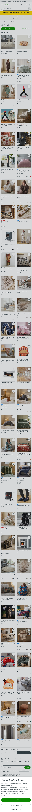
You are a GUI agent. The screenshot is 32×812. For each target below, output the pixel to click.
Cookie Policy (19, 793)
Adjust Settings (16, 809)
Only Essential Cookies (16, 805)
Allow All (16, 800)
